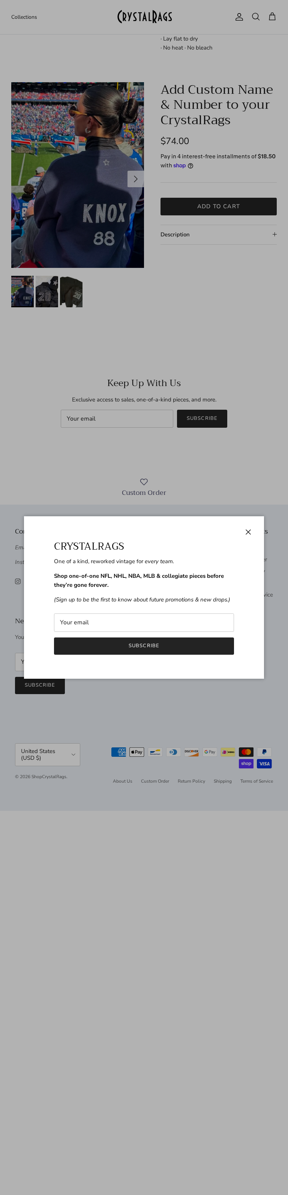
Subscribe (144, 645)
